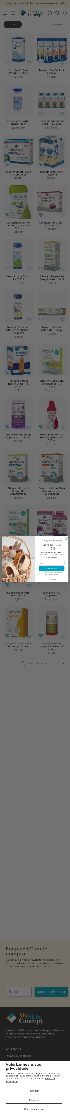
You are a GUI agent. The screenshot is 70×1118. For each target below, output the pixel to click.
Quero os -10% (51, 568)
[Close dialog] (66, 538)
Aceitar (34, 1091)
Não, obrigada (52, 579)
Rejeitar (34, 1100)
